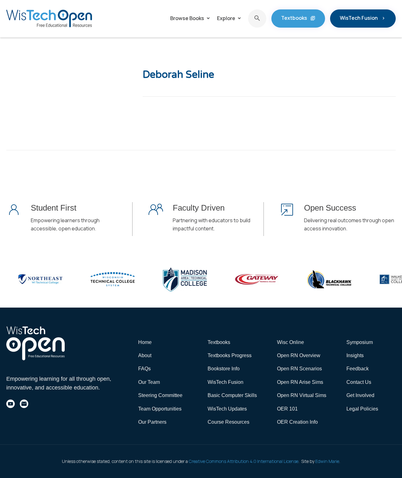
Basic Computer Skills (232, 395)
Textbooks (219, 342)
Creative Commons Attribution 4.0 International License (243, 461)
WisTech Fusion (225, 382)
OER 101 (287, 408)
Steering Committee (160, 395)
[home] (49, 18)
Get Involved (360, 395)
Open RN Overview (298, 355)
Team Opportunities (160, 408)
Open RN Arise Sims (300, 382)
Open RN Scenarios (299, 368)
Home (145, 342)
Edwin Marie (327, 461)
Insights (355, 355)
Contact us (358, 382)
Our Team (149, 382)
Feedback (357, 368)
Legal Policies (362, 408)
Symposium (359, 342)
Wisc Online (290, 342)
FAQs (144, 368)
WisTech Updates (227, 408)
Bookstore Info (224, 368)
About (144, 355)
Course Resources (228, 422)
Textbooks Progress (230, 355)
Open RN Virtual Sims (301, 395)
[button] (190, 18)
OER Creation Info (297, 422)
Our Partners (152, 422)
